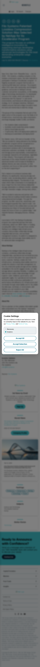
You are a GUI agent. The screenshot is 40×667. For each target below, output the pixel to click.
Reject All (20, 350)
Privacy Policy (10, 324)
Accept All (20, 338)
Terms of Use (23, 324)
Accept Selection (20, 344)
